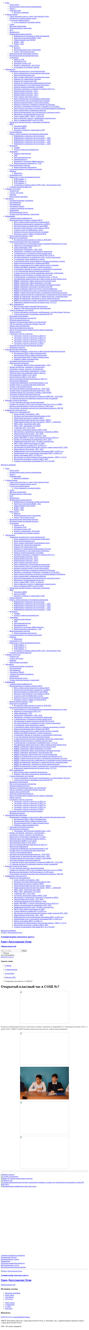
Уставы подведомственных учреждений (24, 214)
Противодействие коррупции (16, 349)
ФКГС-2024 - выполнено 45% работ (27, 424)
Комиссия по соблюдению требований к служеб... (28, 371)
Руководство (14, 191)
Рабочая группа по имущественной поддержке (31, 232)
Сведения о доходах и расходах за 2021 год (30, 338)
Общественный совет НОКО (24, 40)
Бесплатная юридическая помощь (13, 1267)
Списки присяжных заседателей (21, 310)
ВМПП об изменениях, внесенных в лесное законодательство (37, 298)
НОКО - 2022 (19, 44)
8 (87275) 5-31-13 (7, 957)
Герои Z (12, 8)
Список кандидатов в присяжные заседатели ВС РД (33, 314)
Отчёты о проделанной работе (21, 387)
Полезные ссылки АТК (22, 63)
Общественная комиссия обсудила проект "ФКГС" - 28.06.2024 (37, 422)
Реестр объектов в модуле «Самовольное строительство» (35, 118)
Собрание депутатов (12, 189)
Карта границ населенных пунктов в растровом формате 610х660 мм (39, 108)
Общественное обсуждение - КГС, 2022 (28, 449)
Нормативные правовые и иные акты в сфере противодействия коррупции (37, 351)
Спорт (12, 24)
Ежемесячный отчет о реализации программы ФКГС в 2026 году (38, 453)
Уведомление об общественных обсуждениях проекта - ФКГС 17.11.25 (40, 457)
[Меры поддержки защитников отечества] (17, 1178)
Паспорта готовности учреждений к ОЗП (29, 130)
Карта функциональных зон (24, 75)
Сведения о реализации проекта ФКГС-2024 (30, 430)
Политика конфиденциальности (21, 328)
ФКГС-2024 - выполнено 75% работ (27, 426)
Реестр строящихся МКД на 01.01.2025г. (29, 120)
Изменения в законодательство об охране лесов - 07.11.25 (35, 302)
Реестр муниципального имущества (23, 318)
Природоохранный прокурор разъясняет (25, 242)
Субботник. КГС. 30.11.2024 (24, 428)
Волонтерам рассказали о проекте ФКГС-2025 (31, 459)
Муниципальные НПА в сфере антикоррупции (31, 357)
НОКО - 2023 (19, 42)
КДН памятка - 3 (20, 183)
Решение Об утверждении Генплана (27, 79)
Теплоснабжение (16, 132)
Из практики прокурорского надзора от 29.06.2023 (32, 240)
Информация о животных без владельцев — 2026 (32, 144)
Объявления (14, 210)
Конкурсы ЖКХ (20, 128)
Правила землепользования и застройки (29, 87)
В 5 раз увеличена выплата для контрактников (27, 402)
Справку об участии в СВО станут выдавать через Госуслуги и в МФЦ (36, 404)
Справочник (9, 1305)
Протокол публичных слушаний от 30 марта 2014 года (34, 89)
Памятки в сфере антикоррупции (26, 359)
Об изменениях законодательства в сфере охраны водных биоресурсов (40, 279)
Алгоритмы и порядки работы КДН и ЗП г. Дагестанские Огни (37, 185)
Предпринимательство (22, 157)
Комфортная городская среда (16, 410)
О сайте (8, 1306)
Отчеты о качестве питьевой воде (26, 150)
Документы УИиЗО (17, 206)
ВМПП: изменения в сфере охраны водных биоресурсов (35, 281)
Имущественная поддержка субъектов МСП (26, 220)
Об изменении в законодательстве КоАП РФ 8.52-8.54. (34, 255)
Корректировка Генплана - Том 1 (26, 91)
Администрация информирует (21, 218)
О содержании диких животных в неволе (29, 259)
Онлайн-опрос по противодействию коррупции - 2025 (30, 390)
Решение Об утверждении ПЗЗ (25, 81)
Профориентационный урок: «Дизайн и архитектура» (34, 441)
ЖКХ (12, 124)
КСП (11, 30)
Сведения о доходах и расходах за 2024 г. (29, 343)
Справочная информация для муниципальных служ (29, 383)
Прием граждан (15, 332)
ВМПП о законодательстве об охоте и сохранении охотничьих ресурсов (40, 293)
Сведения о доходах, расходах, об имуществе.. (27, 369)
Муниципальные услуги (19, 212)
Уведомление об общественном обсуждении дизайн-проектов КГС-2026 (41, 447)
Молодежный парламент (19, 197)
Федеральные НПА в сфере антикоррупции (30, 353)
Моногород (18, 173)
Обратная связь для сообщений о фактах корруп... (28, 373)
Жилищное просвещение (19, 316)
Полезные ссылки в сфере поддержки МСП (30, 234)
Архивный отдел (16, 175)
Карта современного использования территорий (32, 99)
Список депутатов (16, 193)
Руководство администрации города (23, 18)
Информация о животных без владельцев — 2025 (32, 142)
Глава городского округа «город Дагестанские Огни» (29, 16)
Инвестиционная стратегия (20, 165)
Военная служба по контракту (16, 400)
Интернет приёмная (21, 12)
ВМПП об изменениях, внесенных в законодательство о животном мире (41, 296)
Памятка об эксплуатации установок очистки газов (33, 275)
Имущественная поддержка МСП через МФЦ (31, 226)
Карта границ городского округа (26, 97)
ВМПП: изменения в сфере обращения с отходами (32, 283)
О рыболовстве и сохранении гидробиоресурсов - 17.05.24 (35, 277)
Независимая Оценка (9, 1257)
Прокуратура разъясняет (19, 238)
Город (7, 3)
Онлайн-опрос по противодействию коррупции (27, 385)
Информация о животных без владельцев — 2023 (32, 140)
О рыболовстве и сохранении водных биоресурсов (33, 253)
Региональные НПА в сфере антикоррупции (30, 355)
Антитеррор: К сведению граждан (26, 67)
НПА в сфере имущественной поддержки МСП (31, 222)
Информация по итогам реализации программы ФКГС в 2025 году (39, 451)
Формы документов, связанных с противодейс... (27, 367)
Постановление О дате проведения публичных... (32, 85)
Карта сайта (9, 1295)
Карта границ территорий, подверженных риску (32, 77)
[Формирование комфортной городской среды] (18, 1186)
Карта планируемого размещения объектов (30, 110)
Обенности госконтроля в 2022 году (27, 245)
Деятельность (10, 69)
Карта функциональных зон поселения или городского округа (37, 112)
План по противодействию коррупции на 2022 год (28, 379)
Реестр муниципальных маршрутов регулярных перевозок (31, 330)
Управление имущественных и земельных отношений (30, 122)
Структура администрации (20, 20)
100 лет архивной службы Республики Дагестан (27, 324)
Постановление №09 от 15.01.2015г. (23, 377)
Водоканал (14, 146)
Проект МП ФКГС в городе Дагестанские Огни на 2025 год (36, 437)
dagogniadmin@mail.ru (22, 1317)
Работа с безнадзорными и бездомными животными (29, 134)
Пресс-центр (14, 46)
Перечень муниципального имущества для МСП (32, 224)
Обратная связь (15, 10)
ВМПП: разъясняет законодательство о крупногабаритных (35, 289)
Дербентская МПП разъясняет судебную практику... (33, 267)
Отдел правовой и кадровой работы (27, 22)
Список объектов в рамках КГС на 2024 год (30, 445)
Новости (17, 48)
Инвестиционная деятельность (25, 167)
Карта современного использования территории (32, 73)
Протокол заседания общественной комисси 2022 (32, 416)
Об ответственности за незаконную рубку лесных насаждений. (37, 257)
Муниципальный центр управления (27, 50)
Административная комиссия (20, 187)
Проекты (13, 171)
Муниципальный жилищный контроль (24, 55)
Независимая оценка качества (21, 34)
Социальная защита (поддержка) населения (26, 169)
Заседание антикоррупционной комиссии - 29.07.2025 (30, 388)
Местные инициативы (18, 26)
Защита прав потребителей (20, 326)
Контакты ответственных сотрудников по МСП (31, 228)
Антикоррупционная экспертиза (22, 361)
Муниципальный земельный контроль (24, 54)
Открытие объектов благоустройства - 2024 (30, 436)
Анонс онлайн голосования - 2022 (26, 414)
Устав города (14, 5)
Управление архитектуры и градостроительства (27, 71)
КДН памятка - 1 (20, 179)
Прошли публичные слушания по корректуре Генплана (34, 104)
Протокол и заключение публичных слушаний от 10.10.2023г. (37, 106)
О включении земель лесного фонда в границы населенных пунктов (39, 261)
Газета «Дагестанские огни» (24, 52)
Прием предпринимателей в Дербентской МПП (31, 263)
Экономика (14, 151)
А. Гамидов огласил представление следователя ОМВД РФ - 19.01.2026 (36, 396)
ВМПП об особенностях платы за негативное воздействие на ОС (38, 291)
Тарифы (17, 148)
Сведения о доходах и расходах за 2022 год (30, 341)
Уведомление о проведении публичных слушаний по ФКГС (36, 432)
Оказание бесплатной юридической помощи (26, 345)
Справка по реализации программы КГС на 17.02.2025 (34, 461)
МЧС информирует (17, 304)
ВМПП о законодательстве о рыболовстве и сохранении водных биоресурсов (43, 294)
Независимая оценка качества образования (25, 7)
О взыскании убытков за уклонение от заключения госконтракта (38, 269)
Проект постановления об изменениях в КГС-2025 (32, 439)
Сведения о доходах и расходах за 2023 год (30, 340)
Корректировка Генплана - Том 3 (26, 95)
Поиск (24, 951)
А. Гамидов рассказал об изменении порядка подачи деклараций (34, 398)
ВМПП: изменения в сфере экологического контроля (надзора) (37, 285)
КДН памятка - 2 (20, 181)
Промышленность (20, 159)
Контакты (8, 1308)
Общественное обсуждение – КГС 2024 (28, 434)
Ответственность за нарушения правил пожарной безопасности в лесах (40, 244)
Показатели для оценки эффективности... (29, 161)
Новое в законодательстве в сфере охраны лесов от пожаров (36, 265)
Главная (8, 966)
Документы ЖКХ (20, 126)
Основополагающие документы (21, 200)
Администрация (11, 14)
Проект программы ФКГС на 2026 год (28, 455)
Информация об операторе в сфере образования (31, 36)
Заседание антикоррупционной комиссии (25, 394)
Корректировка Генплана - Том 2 (26, 93)
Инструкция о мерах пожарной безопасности (30, 306)
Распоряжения (15, 204)
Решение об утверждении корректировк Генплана (32, 83)
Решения (13, 195)
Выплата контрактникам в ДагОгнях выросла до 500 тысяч (32, 406)
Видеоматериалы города (10, 1259)
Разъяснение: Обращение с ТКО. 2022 (28, 249)
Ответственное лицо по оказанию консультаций (32, 101)
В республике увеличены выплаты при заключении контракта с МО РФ (36, 408)
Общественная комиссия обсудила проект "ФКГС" (33, 420)
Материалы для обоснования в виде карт (29, 114)
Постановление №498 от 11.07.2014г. (23, 375)
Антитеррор (14, 57)
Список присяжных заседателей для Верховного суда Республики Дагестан (42, 312)
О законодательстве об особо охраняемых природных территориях (38, 273)
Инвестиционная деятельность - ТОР (27, 163)
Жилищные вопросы (17, 347)
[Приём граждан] (7, 1174)
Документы (9, 198)
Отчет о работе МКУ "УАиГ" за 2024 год (29, 116)
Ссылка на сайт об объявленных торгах (28, 230)
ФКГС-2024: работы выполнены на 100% (29, 443)
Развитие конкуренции (22, 153)
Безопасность (14, 32)
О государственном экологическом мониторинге (32, 271)
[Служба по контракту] (10, 1176)
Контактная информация (19, 381)
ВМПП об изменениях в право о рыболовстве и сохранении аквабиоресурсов (43, 300)
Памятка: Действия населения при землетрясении (32, 308)
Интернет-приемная (12, 1293)
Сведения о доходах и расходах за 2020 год (30, 336)
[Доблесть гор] (6, 1180)
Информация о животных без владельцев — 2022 (32, 138)
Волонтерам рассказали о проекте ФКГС (29, 418)
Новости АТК (19, 59)
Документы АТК (20, 61)
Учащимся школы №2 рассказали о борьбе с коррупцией (30, 392)
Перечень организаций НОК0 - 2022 (27, 38)
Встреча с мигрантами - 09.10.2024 (27, 65)
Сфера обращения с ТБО (23, 247)
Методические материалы (19, 363)
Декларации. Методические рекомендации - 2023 (32, 365)
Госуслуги (9, 1299)
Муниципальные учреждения (20, 28)
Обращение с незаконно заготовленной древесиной (33, 251)
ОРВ (15, 155)
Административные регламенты (22, 208)
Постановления (15, 202)
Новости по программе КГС (20, 412)
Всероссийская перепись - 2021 (21, 236)
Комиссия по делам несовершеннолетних (25, 177)
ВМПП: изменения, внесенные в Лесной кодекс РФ (33, 287)
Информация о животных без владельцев (29, 136)
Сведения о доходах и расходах (21, 334)
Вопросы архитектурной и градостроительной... (32, 102)
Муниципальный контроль (20, 320)
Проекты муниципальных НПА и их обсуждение (28, 322)
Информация (10, 216)
